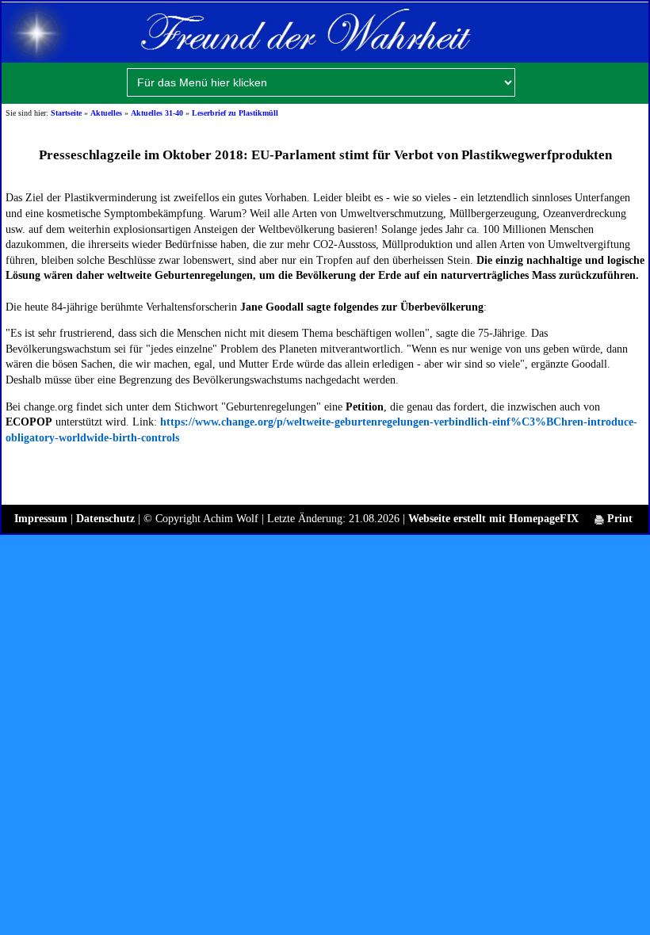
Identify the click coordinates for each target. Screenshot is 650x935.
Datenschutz (105, 519)
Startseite (66, 113)
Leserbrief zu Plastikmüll (235, 113)
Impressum (40, 519)
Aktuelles (106, 113)
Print (618, 519)
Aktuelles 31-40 (157, 113)
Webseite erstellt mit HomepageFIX (493, 519)
